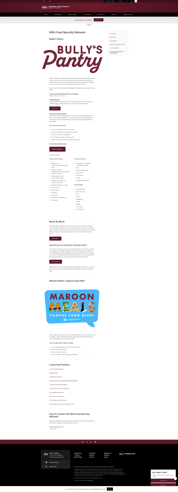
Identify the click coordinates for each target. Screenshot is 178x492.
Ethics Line (92, 466)
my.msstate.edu (60, 347)
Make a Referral (98, 19)
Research (91, 455)
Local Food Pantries (114, 47)
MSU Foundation (56, 149)
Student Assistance (128, 14)
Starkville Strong (53, 373)
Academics (92, 453)
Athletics (106, 455)
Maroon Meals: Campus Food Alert (117, 44)
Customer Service (78, 466)
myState (44, 1)
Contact (131, 1)
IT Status (76, 455)
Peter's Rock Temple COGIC (56, 392)
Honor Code (100, 14)
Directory (50, 1)
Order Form (54, 108)
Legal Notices (98, 466)
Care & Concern (87, 14)
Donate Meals (55, 238)
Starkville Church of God (55, 377)
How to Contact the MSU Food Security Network (116, 52)
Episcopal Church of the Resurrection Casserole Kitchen (63, 380)
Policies (113, 14)
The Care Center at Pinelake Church (58, 384)
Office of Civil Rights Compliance (117, 473)
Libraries (91, 457)
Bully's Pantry (113, 37)
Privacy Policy (96, 489)
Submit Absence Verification (110, 1)
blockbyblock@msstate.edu (56, 426)
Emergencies (78, 453)
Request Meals (55, 261)
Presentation (120, 1)
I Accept (110, 489)
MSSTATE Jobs (78, 457)
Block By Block (113, 40)
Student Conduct (72, 14)
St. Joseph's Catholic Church (56, 369)
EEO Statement (86, 466)
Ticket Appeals (57, 14)
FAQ (126, 1)
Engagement (107, 453)
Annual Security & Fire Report (107, 466)
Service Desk (90, 480)
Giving (106, 457)
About (45, 14)
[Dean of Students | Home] (56, 7)
